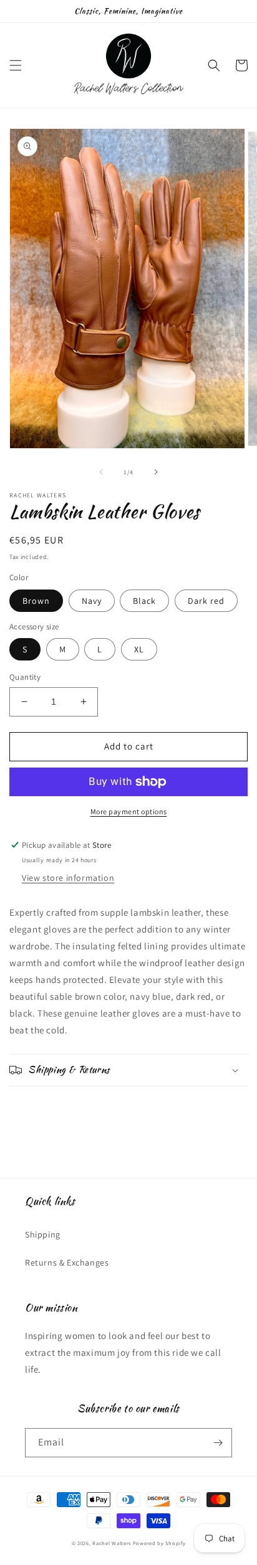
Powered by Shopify (159, 1542)
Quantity (25, 677)
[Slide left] (101, 472)
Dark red (206, 600)
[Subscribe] (217, 1442)
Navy (92, 600)
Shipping (43, 1234)
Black (144, 600)
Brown (36, 600)
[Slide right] (156, 472)
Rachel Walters (111, 1542)
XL (139, 649)
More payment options (128, 811)
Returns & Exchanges (67, 1262)
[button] (15, 65)
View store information (68, 877)
